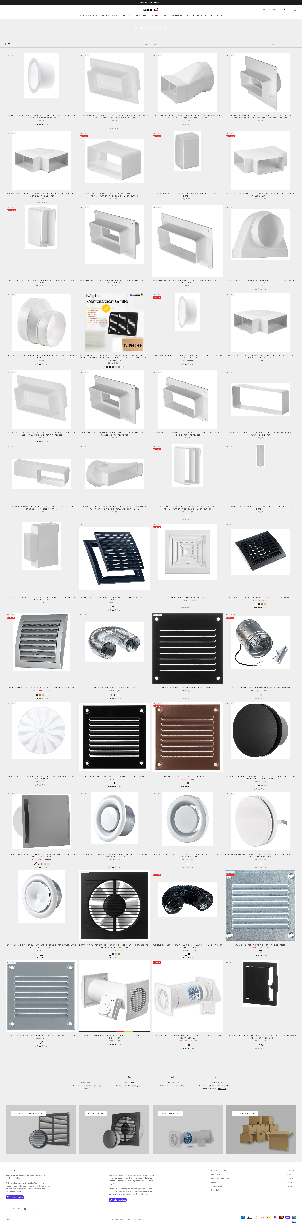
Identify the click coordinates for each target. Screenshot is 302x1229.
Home (8, 22)
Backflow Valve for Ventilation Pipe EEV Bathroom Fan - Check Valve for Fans (41, 777)
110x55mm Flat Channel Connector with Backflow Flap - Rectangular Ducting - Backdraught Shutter (114, 195)
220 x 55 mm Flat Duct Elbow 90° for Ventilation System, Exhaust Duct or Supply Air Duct (260, 356)
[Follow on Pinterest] (19, 1209)
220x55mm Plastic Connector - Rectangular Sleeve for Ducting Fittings (260, 508)
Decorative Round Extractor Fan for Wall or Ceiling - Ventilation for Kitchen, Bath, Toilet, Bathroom (260, 777)
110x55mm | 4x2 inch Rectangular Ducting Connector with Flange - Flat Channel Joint (114, 281)
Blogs (289, 1182)
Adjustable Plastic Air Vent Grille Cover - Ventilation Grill (260, 597)
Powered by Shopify (136, 1219)
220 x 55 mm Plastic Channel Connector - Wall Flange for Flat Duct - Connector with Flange (187, 434)
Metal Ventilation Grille (28, 1113)
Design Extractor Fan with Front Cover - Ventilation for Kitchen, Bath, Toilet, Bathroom (41, 855)
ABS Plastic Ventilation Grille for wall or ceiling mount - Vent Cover (114, 598)
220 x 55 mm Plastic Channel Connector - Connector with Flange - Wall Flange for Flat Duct (114, 434)
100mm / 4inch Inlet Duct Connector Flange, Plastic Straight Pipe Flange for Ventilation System (41, 117)
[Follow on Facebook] (7, 1209)
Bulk (219, 15)
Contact (290, 1174)
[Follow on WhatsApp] (37, 1209)
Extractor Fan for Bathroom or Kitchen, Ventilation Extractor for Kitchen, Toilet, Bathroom (114, 946)
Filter (294, 44)
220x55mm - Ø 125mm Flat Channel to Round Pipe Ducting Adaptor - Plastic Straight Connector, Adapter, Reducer (114, 508)
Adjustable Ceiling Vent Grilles (187, 597)
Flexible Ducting (179, 15)
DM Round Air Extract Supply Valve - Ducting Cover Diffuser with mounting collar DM (114, 855)
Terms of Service (217, 1186)
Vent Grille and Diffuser (135, 15)
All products (291, 1186)
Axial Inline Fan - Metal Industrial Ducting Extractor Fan (260, 688)
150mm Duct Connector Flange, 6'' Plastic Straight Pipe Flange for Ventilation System (187, 356)
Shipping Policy (216, 1182)
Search (290, 1178)
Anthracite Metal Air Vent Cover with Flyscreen (187, 688)
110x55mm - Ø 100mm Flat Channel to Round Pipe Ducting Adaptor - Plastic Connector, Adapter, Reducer (187, 117)
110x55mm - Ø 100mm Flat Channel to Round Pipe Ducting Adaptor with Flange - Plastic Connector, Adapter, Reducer (260, 117)
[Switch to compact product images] (13, 44)
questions (222, 1088)
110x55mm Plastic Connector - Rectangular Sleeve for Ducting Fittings (187, 195)
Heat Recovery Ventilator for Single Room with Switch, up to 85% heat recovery (187, 1037)
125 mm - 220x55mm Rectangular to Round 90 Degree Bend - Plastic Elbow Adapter (260, 281)
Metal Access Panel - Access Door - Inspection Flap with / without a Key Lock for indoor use (260, 1037)
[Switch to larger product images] (5, 44)
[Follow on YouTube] (25, 1209)
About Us (290, 1171)
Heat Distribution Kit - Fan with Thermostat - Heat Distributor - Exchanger (114, 1037)
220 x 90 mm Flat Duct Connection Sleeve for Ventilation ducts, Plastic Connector (260, 434)
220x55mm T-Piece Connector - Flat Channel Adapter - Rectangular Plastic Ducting (41, 598)
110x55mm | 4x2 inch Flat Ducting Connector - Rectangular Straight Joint (41, 281)
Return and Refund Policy (220, 1178)
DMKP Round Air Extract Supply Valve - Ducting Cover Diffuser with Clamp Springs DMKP (260, 855)
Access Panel (159, 15)
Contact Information (218, 1171)
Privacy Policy (216, 1174)
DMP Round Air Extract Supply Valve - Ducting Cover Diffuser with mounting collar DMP (41, 946)
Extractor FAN (109, 15)
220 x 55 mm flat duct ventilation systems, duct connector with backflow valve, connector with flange (41, 434)
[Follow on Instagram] (13, 1209)
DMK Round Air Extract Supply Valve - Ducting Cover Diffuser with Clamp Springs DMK (187, 855)
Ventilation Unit (88, 15)
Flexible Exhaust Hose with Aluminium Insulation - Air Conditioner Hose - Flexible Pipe (187, 946)
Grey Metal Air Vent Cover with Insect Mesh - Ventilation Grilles (41, 1036)
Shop (15, 22)
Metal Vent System (202, 15)
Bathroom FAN (96, 1113)
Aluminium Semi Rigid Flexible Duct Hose (114, 688)
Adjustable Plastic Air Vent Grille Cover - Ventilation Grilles (41, 688)
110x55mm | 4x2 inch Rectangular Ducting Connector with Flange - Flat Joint (187, 281)
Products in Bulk (245, 1113)
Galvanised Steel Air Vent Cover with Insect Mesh (260, 945)
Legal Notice (215, 1190)
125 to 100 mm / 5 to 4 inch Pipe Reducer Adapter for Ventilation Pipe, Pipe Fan (41, 356)
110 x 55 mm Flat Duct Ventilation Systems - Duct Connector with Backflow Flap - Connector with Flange (114, 117)
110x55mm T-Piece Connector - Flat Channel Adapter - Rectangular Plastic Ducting (260, 195)
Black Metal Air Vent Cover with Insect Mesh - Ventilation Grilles (114, 776)
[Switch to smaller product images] (9, 44)
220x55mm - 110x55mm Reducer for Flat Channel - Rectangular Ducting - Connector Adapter (41, 508)
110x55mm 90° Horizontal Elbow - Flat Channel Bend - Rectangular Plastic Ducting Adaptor (41, 195)
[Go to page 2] (158, 1057)
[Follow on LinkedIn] (31, 1209)
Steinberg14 (24, 22)
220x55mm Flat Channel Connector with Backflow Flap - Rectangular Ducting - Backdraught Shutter (187, 508)
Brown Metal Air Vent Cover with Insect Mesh (187, 776)
